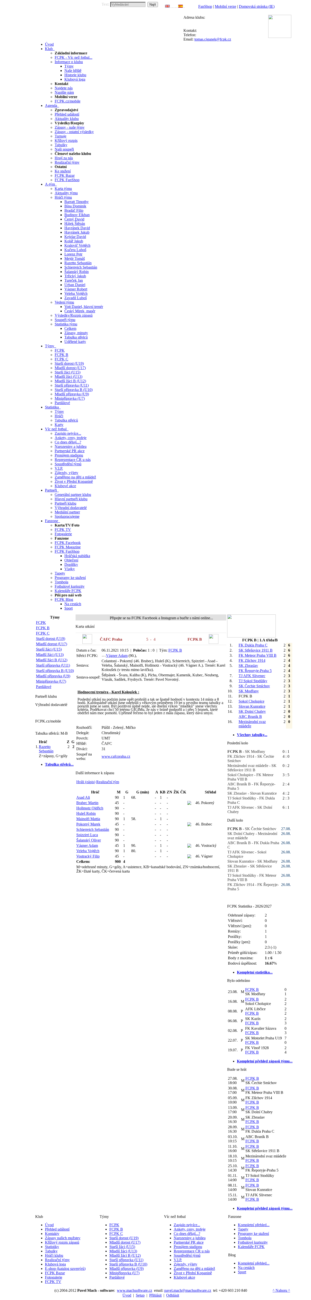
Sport (68, 608)
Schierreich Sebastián (80, 267)
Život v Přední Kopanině (74, 481)
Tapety (60, 573)
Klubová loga (74, 79)
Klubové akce (65, 486)
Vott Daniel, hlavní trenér (83, 307)
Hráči (59, 416)
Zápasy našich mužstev (62, 1238)
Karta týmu (63, 189)
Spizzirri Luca (87, 835)
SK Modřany (249, 691)
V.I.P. (59, 468)
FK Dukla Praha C (253, 645)
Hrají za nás (64, 158)
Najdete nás (64, 88)
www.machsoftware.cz (134, 1290)
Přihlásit (155, 1295)
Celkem (70, 328)
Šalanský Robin (76, 272)
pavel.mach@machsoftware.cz (187, 1290)
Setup (140, 1295)
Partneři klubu (65, 503)
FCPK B (61, 355)
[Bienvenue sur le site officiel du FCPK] (172, 6)
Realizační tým (107, 782)
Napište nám (64, 92)
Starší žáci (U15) (67, 372)
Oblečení (71, 560)
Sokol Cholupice (251, 701)
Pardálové (62, 403)
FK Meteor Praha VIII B (257, 655)
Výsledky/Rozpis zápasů (74, 315)
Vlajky (69, 569)
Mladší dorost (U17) (70, 368)
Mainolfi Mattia (88, 819)
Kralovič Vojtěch (77, 245)
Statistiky (52, 1247)
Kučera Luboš (75, 250)
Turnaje (60, 136)
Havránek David (77, 228)
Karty (59, 425)
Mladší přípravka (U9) (72, 394)
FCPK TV (63, 529)
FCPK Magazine (68, 547)
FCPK (60, 350)
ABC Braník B (250, 716)
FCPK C (61, 359)
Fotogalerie (63, 534)
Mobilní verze (225, 6)
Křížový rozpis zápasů (62, 1242)
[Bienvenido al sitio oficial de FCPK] (180, 6)
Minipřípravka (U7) (70, 398)
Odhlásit (172, 1295)
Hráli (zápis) (85, 782)
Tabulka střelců (76, 337)
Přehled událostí (67, 114)
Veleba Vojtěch (75, 293)
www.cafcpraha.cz (116, 756)
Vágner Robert (75, 289)
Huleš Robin (86, 813)
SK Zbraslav (248, 665)
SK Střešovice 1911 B (256, 650)
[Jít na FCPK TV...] (251, 636)
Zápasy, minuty (76, 333)
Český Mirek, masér (79, 311)
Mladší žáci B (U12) (70, 381)
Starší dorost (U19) (69, 363)
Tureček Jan (73, 280)
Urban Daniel (74, 285)
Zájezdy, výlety (66, 473)
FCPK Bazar (65, 175)
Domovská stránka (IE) (257, 6)
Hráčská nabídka (77, 556)
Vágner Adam (117, 656)
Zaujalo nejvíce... (68, 433)
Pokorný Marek (88, 824)
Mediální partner (67, 512)
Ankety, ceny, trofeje (70, 438)
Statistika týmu (66, 324)
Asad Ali (83, 797)
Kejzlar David (75, 237)
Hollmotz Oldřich (89, 808)
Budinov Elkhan (77, 215)
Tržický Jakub (75, 276)
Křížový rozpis (66, 140)
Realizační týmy (67, 162)
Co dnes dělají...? (68, 442)
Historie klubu (75, 75)
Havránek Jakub (76, 232)
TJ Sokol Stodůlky (253, 681)
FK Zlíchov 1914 (252, 660)
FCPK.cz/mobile (67, 101)
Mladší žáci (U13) (68, 376)
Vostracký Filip (88, 856)
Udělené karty (75, 342)
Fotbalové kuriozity (70, 586)
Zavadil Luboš (75, 298)
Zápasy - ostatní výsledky (74, 132)
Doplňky (71, 564)
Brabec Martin (87, 803)
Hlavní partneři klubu (71, 499)
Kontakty (52, 1234)
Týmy (69, 66)
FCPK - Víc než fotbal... (73, 57)
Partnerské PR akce (70, 451)
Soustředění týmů (68, 464)
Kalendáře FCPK (68, 591)
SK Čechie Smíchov (254, 686)
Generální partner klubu (73, 495)
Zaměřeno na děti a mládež (75, 477)
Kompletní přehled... (253, 1225)
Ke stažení (63, 171)
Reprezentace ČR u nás (73, 460)
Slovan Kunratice (252, 706)
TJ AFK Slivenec (252, 676)
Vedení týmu (64, 302)
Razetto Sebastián (78, 263)
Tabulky (61, 145)
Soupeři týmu (65, 320)
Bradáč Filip (73, 210)
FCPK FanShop (67, 180)
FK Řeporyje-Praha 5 (255, 671)
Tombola (61, 582)
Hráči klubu (54, 1255)
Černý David (74, 219)
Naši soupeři (64, 149)
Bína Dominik (75, 206)
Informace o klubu (69, 62)
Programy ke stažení (70, 578)
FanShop (205, 6)
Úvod (49, 1225)
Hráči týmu (63, 197)
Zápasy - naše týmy (70, 127)
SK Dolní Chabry (252, 711)
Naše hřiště (72, 70)
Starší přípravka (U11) (72, 385)
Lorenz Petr (73, 254)
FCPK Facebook (68, 543)
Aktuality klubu (67, 119)
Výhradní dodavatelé (71, 508)
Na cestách (72, 604)
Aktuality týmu (66, 193)
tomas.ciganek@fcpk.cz (212, 39)
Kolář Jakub (73, 241)
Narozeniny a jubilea (70, 446)
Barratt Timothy (76, 202)
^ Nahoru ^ (281, 1290)
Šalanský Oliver (88, 840)
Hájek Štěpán (74, 223)
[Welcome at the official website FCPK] (167, 6)
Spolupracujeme (67, 516)
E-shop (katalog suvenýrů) (65, 1268)
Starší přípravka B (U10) (74, 390)
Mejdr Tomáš (74, 258)
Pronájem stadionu (69, 455)
